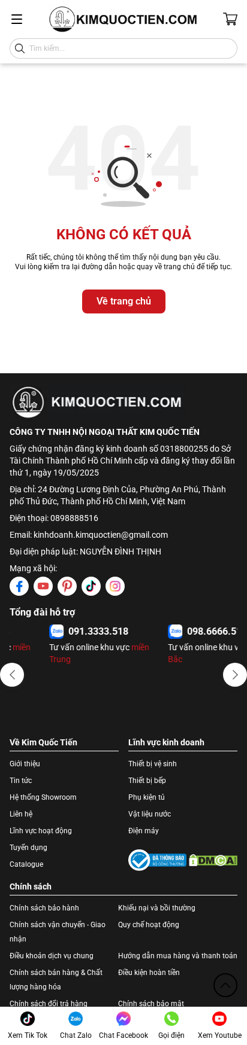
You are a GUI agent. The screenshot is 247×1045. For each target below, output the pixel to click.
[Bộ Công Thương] (157, 860)
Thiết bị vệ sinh (152, 764)
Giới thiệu (25, 764)
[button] (12, 675)
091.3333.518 (59, 631)
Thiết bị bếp (147, 780)
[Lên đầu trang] (225, 985)
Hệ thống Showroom (43, 797)
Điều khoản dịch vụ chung (52, 956)
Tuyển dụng (28, 847)
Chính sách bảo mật (151, 1004)
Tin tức (21, 780)
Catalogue (26, 864)
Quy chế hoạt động (148, 925)
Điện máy (143, 831)
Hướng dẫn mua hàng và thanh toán (177, 956)
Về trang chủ (124, 301)
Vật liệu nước (149, 814)
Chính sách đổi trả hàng (49, 1004)
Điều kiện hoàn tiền (149, 972)
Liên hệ (21, 814)
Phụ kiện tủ (146, 797)
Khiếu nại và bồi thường (156, 908)
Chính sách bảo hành (44, 908)
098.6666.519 (178, 631)
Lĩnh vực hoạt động (41, 831)
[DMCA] (213, 860)
